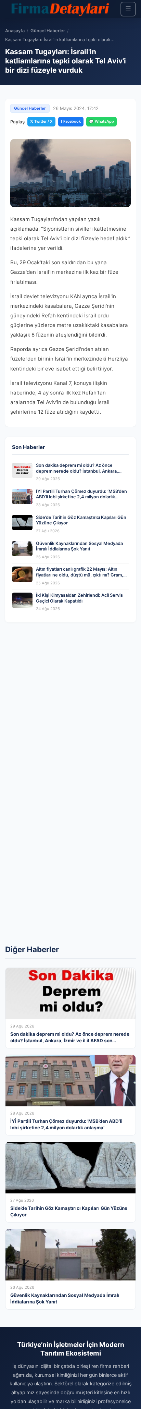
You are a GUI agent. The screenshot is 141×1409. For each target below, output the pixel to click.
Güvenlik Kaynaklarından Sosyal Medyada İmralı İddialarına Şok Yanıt (79, 546)
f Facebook (71, 121)
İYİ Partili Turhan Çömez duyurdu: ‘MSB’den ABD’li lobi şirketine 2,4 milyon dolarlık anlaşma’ (81, 497)
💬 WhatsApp (101, 121)
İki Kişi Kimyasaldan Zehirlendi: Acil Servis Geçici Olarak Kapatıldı (79, 598)
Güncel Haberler (47, 30)
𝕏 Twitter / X (41, 121)
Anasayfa (15, 30)
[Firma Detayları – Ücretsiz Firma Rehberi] (59, 9)
